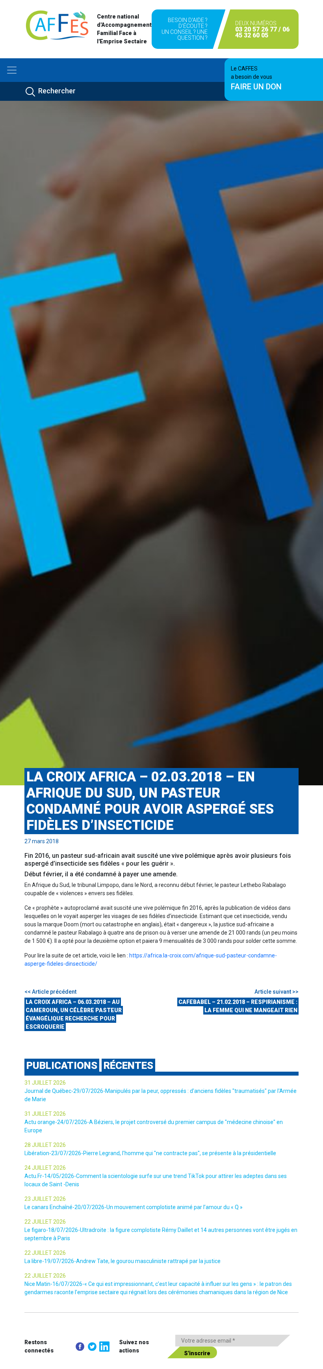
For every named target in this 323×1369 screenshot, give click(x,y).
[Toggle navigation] (12, 70)
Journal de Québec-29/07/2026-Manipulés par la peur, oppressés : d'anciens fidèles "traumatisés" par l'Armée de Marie (160, 1095)
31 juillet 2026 (45, 1083)
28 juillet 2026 (45, 1145)
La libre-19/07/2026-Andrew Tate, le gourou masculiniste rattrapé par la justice (122, 1261)
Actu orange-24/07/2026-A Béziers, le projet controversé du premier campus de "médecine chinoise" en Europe (153, 1126)
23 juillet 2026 (45, 1199)
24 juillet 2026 (45, 1168)
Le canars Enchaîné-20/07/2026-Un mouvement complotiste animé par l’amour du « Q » (133, 1207)
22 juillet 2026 (45, 1222)
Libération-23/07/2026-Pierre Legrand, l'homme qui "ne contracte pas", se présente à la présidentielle (150, 1153)
